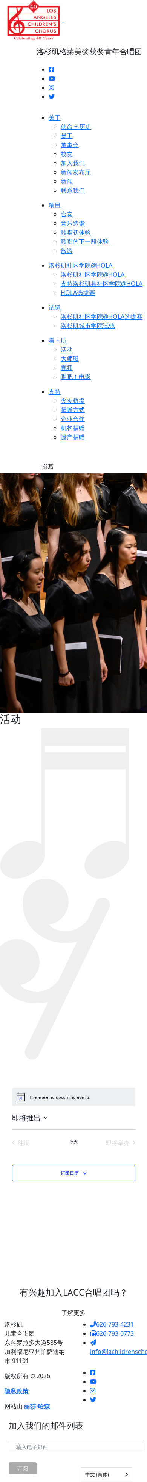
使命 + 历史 (76, 126)
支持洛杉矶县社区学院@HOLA (101, 283)
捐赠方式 (73, 410)
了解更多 (73, 1312)
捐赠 (47, 466)
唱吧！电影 (76, 377)
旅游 (67, 250)
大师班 (70, 358)
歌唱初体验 (76, 232)
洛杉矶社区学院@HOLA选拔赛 (101, 316)
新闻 (67, 181)
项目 (55, 205)
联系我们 (73, 190)
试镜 (55, 307)
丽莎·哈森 (37, 1406)
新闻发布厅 (76, 172)
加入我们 (73, 163)
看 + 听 (58, 340)
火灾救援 (73, 400)
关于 (55, 117)
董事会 (70, 145)
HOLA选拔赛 (78, 292)
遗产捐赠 (73, 437)
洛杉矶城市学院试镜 (88, 325)
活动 (67, 349)
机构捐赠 (73, 428)
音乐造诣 (73, 223)
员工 (67, 136)
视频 (67, 367)
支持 (55, 391)
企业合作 (73, 419)
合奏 (67, 214)
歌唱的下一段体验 (85, 241)
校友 (67, 154)
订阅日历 (70, 1173)
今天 (73, 1141)
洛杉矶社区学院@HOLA (80, 265)
